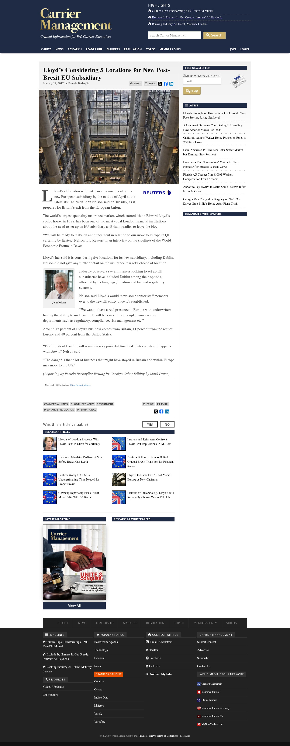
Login (244, 49)
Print (137, 83)
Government (105, 404)
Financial (99, 658)
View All (74, 605)
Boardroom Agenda (106, 642)
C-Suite (46, 49)
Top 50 (150, 49)
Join (233, 49)
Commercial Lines (56, 404)
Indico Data (101, 697)
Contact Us (203, 666)
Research (75, 49)
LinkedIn (154, 666)
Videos (231, 623)
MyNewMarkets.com (212, 724)
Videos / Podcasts (53, 687)
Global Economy (82, 404)
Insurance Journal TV (212, 716)
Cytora (98, 689)
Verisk (98, 713)
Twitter (153, 650)
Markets (113, 49)
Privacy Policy (147, 736)
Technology (101, 650)
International (86, 409)
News (59, 49)
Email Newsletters (160, 642)
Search (216, 35)
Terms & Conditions (167, 736)
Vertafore (99, 721)
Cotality (99, 681)
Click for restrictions (80, 384)
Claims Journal (209, 699)
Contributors (50, 695)
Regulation (133, 49)
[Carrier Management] (90, 20)
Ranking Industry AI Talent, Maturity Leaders (179, 24)
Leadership (94, 49)
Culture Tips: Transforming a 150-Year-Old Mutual (182, 11)
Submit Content (206, 642)
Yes (150, 424)
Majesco (99, 705)
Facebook (155, 658)
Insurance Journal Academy (215, 708)
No (167, 424)
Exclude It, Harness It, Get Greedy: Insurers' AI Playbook (187, 17)
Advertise (203, 650)
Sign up (192, 90)
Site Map (185, 736)
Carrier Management (211, 683)
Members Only (170, 49)
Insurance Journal (210, 691)
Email (152, 83)
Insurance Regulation (59, 409)
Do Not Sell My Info (159, 674)
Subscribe (203, 658)
